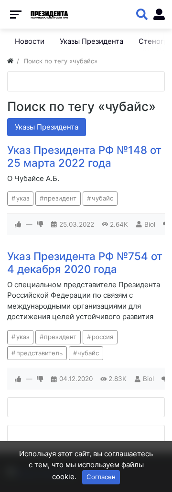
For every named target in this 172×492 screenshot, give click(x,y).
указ (22, 198)
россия (102, 337)
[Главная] (10, 61)
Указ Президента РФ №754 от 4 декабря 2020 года (84, 262)
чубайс (102, 198)
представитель (39, 353)
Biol (149, 224)
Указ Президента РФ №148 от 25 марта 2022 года (84, 156)
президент (60, 198)
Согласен (101, 477)
